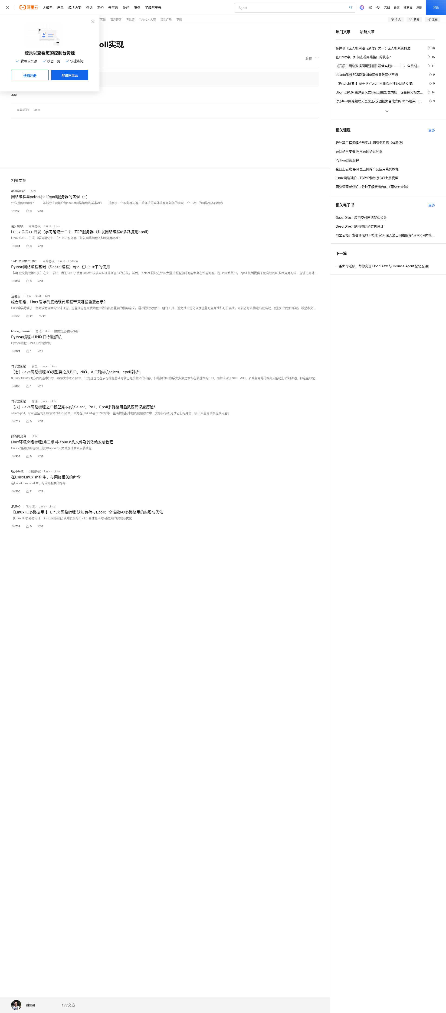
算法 (39, 331)
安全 (35, 366)
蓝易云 (15, 296)
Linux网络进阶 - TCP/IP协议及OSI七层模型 (367, 177)
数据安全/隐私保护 (66, 331)
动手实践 (100, 19)
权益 (89, 7)
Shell (38, 296)
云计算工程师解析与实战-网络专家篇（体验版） (370, 142)
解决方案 (74, 7)
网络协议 (35, 226)
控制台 (408, 7)
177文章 (68, 1005)
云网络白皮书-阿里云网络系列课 (359, 151)
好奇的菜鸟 (18, 436)
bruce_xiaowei (20, 331)
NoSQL (31, 506)
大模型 (47, 7)
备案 (397, 7)
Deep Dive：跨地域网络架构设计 (360, 226)
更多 (431, 130)
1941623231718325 (24, 261)
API (33, 191)
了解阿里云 (153, 7)
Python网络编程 (347, 160)
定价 (100, 7)
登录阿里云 (70, 75)
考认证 (130, 19)
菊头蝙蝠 (17, 226)
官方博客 (115, 19)
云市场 (113, 7)
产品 (60, 7)
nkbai (30, 1005)
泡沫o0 (15, 506)
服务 (137, 7)
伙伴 (126, 7)
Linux (47, 226)
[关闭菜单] (7, 7)
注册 (419, 7)
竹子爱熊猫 (18, 366)
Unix (37, 110)
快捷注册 (29, 75)
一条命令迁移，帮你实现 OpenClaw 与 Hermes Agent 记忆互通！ (383, 266)
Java (44, 366)
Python (73, 261)
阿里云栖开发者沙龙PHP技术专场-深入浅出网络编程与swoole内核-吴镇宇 (385, 235)
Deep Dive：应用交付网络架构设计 (361, 217)
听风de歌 (17, 471)
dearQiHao (18, 191)
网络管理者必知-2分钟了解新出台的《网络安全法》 (373, 186)
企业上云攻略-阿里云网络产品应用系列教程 (367, 169)
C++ (57, 226)
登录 (436, 7)
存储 (35, 401)
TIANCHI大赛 (147, 19)
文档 (387, 7)
